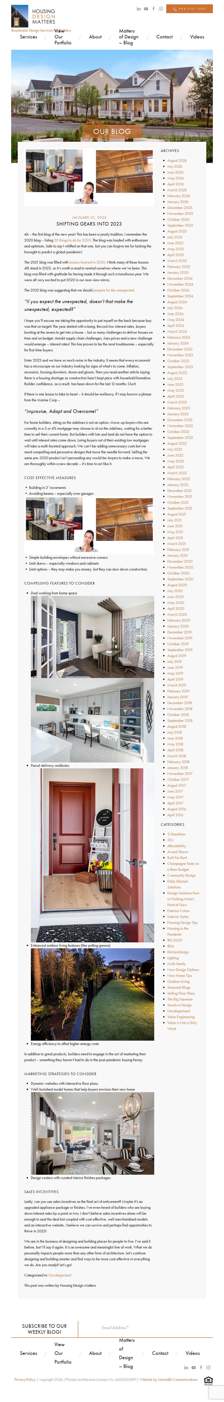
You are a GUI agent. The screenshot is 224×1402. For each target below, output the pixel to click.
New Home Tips (179, 975)
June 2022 (175, 455)
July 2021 (174, 520)
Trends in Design (179, 1004)
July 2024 (174, 307)
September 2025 (180, 225)
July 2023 (174, 378)
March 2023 (177, 402)
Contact (164, 36)
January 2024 (178, 343)
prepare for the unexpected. (114, 290)
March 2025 (177, 260)
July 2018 (174, 732)
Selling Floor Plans (181, 993)
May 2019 (175, 673)
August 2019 (176, 655)
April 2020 (175, 608)
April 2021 (175, 537)
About (95, 36)
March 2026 (177, 189)
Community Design (181, 875)
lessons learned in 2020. (87, 262)
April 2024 (175, 325)
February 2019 (178, 690)
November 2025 (180, 213)
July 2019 (174, 661)
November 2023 (180, 354)
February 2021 (178, 549)
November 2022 (180, 425)
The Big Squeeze (180, 999)
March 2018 (176, 755)
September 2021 (180, 508)
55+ (170, 839)
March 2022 (177, 472)
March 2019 (176, 685)
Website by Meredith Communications (169, 1379)
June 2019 (175, 667)
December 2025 (179, 207)
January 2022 (178, 484)
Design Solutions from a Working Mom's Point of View (183, 898)
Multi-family (176, 963)
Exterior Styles (178, 916)
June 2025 (175, 242)
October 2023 (178, 360)
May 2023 (175, 390)
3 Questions (176, 833)
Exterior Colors (178, 910)
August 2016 (176, 808)
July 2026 (174, 166)
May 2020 (175, 602)
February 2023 (178, 407)
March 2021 (176, 543)
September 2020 (180, 578)
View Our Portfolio (63, 36)
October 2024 (178, 290)
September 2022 (180, 437)
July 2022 (174, 449)
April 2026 (175, 183)
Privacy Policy (24, 1379)
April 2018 (175, 749)
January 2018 (177, 767)
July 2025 (174, 237)
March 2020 (177, 614)
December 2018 (179, 702)
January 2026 (178, 201)
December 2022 (179, 419)
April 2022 (175, 466)
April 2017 (175, 802)
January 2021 (177, 555)
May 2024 (175, 319)
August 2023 (177, 372)
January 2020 (178, 626)
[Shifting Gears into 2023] (89, 176)
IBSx (170, 945)
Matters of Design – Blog (128, 36)
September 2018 (179, 720)
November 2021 (180, 496)
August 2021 (176, 514)
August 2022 (177, 443)
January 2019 (177, 696)
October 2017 (178, 779)
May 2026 (175, 178)
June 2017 (175, 791)
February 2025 (178, 266)
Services (28, 36)
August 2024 (177, 301)
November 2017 (179, 773)
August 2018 (176, 726)
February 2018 (178, 761)
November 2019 (179, 637)
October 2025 (178, 219)
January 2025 (178, 272)
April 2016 (175, 814)
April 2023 (175, 396)
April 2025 (175, 254)
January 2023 (178, 413)
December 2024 (179, 278)
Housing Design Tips (182, 922)
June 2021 (175, 525)
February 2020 (178, 620)
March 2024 (177, 331)
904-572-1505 (191, 8)
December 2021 (179, 490)
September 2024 (180, 295)
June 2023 (175, 384)
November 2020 (180, 567)
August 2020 (177, 584)
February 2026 (178, 195)
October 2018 (178, 714)
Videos (197, 36)
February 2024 (178, 337)
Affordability (176, 845)
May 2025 (175, 248)
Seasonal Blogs (178, 987)
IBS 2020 (174, 940)
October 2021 (178, 502)
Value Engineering (181, 1016)
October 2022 (178, 431)
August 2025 (177, 231)
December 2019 (179, 632)
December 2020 (180, 561)
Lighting (173, 957)
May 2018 (175, 744)
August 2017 (176, 785)
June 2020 (175, 596)
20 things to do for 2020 (72, 240)
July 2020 (175, 590)
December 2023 (179, 349)
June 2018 (175, 738)
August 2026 (177, 160)
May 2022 (175, 461)
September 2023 (180, 366)
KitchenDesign (178, 951)
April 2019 (175, 679)
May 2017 (175, 797)
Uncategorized (60, 1275)
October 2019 (178, 643)
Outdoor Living (178, 981)
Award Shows (177, 851)
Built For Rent (177, 857)
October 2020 (178, 573)
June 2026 (175, 172)
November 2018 (179, 708)
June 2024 (175, 313)
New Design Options (183, 969)
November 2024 (180, 284)
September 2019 (179, 649)
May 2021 (175, 531)
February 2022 (178, 478)
